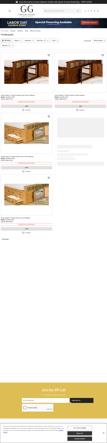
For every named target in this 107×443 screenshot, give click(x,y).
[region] (53, 433)
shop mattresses (90, 22)
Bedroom (20, 31)
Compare (28, 110)
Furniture (12, 31)
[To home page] (26, 11)
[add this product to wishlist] (48, 55)
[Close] (103, 433)
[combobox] (17, 40)
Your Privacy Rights (79, 428)
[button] (9, 11)
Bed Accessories (35, 31)
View (26, 106)
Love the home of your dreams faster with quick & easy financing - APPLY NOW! (55, 2)
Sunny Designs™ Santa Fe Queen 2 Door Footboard (70, 95)
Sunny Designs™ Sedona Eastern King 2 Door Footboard (17, 156)
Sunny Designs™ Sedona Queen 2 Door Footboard (15, 218)
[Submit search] (78, 11)
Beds (26, 31)
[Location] (91, 11)
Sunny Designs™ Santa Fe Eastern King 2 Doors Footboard (18, 95)
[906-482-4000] (94, 11)
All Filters (7, 40)
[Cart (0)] (98, 11)
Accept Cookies (80, 438)
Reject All (80, 433)
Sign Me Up (76, 400)
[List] (88, 11)
